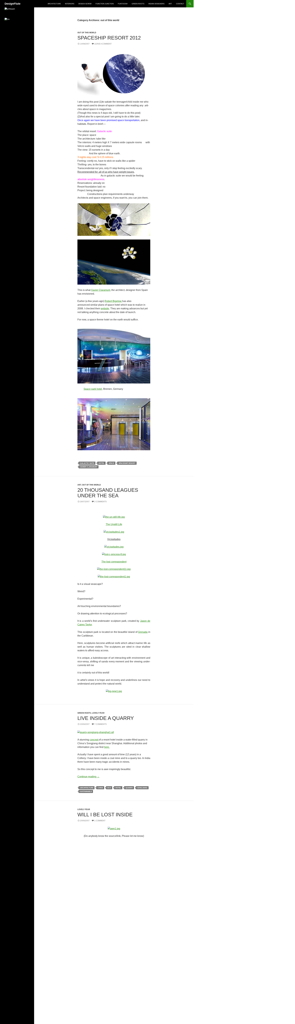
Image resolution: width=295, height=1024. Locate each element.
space (111, 463)
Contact (180, 4)
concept (94, 739)
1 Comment (99, 821)
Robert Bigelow (113, 301)
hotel (101, 463)
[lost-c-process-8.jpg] (114, 554)
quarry (129, 788)
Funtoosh (123, 4)
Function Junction (105, 4)
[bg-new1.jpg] (114, 691)
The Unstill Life (114, 524)
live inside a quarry (105, 718)
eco (109, 788)
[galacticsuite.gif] (113, 219)
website (105, 308)
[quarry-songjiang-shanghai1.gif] (95, 732)
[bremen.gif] (113, 424)
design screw (84, 4)
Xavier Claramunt (100, 290)
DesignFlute (12, 3)
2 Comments (100, 502)
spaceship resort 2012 (109, 38)
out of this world (86, 33)
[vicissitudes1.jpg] (114, 531)
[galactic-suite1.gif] (113, 73)
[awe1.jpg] (114, 828)
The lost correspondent (113, 561)
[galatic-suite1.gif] (113, 262)
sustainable (86, 791)
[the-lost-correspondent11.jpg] (114, 569)
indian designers (156, 4)
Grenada (143, 632)
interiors (69, 4)
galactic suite (87, 463)
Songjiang (142, 788)
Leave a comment (103, 44)
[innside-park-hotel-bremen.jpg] (113, 354)
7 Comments (100, 724)
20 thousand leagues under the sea (107, 492)
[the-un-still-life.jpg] (114, 517)
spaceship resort (127, 463)
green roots (138, 4)
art (170, 4)
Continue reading (88, 776)
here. (107, 747)
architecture (54, 4)
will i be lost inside (105, 814)
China (100, 788)
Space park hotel (93, 389)
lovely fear (98, 713)
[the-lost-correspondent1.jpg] (114, 576)
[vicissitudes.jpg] (114, 546)
